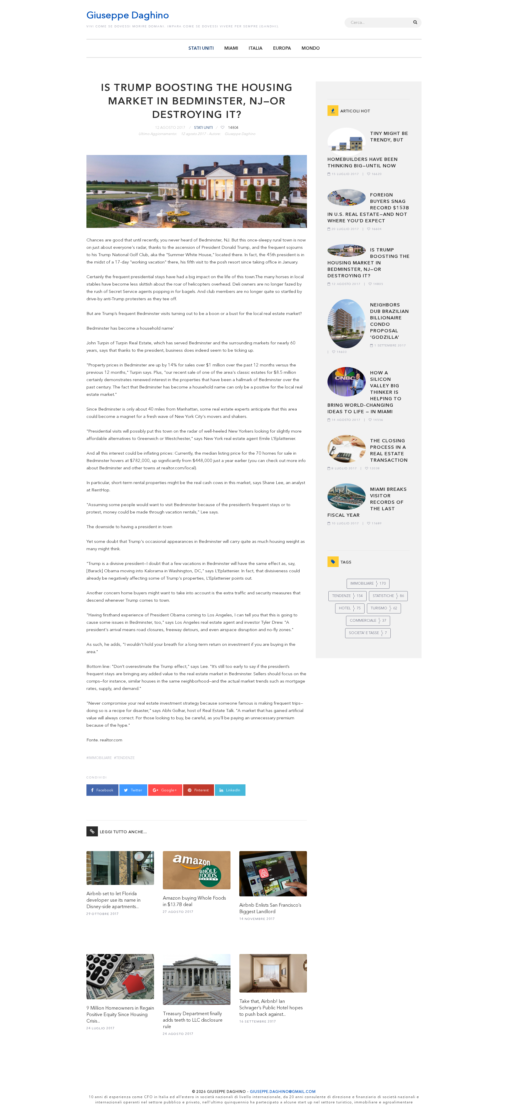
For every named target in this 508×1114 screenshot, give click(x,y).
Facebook (104, 790)
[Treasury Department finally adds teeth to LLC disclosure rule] (196, 979)
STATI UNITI (201, 48)
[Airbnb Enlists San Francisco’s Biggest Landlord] (273, 873)
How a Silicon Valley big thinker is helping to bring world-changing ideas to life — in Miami (364, 392)
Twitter (136, 790)
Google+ (168, 790)
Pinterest (201, 790)
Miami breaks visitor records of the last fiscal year (367, 502)
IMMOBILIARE (100, 758)
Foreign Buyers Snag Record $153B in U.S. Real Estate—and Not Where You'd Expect (368, 208)
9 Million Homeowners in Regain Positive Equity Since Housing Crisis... (120, 1015)
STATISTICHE (388, 596)
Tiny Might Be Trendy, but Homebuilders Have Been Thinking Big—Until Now (367, 150)
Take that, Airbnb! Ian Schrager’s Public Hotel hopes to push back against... (271, 1008)
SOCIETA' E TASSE (368, 633)
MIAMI (231, 48)
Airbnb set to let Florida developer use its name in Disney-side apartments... (113, 900)
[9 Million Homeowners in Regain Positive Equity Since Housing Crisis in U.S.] (120, 976)
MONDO (311, 48)
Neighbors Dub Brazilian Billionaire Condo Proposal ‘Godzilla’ (389, 321)
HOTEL (350, 608)
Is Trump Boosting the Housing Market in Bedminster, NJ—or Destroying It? (368, 263)
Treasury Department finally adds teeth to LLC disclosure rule (193, 1020)
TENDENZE (125, 758)
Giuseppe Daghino (127, 16)
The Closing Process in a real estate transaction (389, 451)
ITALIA (256, 48)
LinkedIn (232, 790)
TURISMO (384, 608)
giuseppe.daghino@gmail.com (283, 1092)
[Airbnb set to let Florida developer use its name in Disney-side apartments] (120, 868)
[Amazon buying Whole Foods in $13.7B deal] (196, 870)
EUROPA (282, 48)
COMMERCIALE (368, 621)
